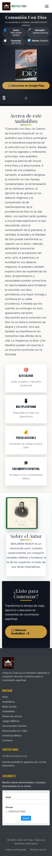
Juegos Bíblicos (10, 721)
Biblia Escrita (9, 706)
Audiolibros (8, 701)
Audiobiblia (8, 711)
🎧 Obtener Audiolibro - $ (20, 631)
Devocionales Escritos (14, 725)
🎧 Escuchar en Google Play (26, 85)
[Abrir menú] (47, 6)
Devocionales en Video (14, 730)
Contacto (7, 740)
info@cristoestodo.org (14, 755)
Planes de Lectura (12, 716)
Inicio (5, 696)
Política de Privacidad (16, 849)
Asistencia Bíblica (11, 735)
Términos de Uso (38, 849)
